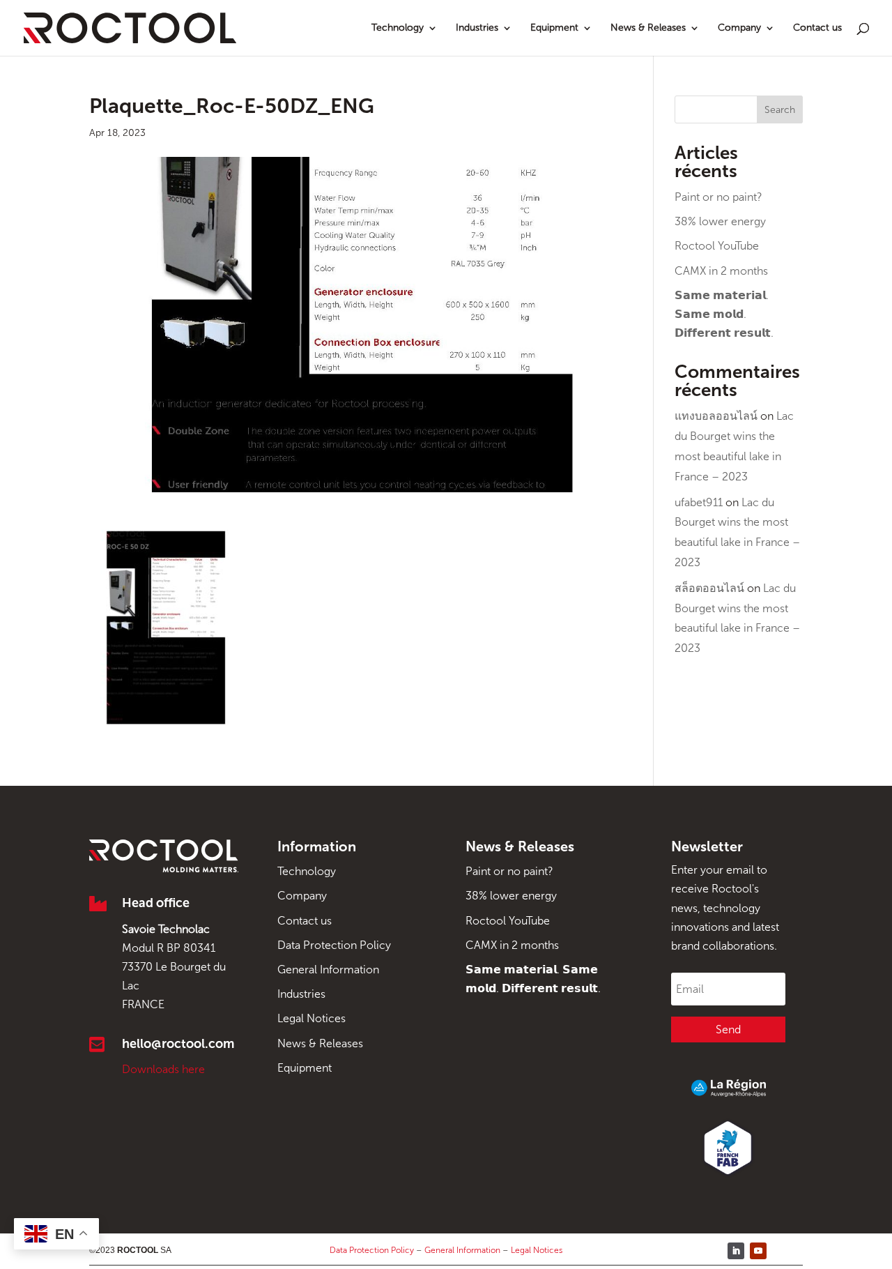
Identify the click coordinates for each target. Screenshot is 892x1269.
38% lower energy (720, 221)
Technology (397, 28)
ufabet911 (699, 502)
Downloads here (163, 1069)
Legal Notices (311, 1018)
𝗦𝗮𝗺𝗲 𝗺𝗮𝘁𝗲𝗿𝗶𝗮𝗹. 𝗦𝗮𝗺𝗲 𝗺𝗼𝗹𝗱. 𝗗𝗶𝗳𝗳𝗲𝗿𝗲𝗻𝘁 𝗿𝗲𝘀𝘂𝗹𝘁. (724, 314)
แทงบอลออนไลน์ (716, 416)
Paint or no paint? (718, 197)
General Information (328, 969)
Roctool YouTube (717, 245)
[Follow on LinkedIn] (736, 1251)
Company (739, 28)
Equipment (554, 28)
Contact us (817, 28)
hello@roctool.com (178, 1043)
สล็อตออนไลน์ (709, 588)
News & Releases (648, 28)
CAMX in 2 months (721, 271)
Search (779, 110)
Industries (477, 28)
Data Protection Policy (334, 945)
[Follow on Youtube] (758, 1251)
